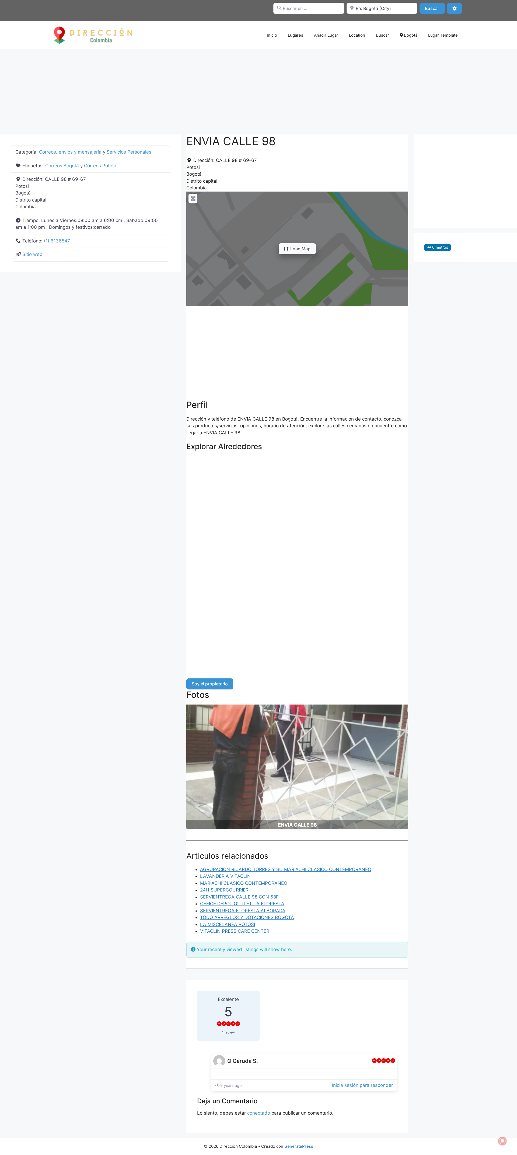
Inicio (272, 35)
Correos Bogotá (62, 165)
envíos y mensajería (80, 152)
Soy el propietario (210, 683)
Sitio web (32, 254)
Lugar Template (443, 35)
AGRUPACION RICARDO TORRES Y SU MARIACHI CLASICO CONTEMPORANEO (285, 869)
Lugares (295, 35)
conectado (258, 1113)
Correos (47, 152)
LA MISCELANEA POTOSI (227, 924)
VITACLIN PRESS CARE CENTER (234, 931)
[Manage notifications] (502, 1141)
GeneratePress (298, 1146)
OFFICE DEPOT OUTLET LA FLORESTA (242, 903)
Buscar (435, 8)
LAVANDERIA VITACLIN (225, 876)
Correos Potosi (100, 165)
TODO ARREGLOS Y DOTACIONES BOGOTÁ (247, 917)
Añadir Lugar (326, 35)
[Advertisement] (258, 89)
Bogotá (410, 35)
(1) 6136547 (57, 241)
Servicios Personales (129, 152)
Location (357, 35)
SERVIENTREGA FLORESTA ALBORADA (242, 910)
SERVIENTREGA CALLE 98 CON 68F (239, 897)
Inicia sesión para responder (362, 1085)
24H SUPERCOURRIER (224, 890)
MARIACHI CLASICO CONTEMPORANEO (243, 883)
